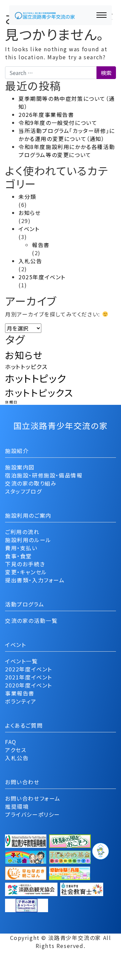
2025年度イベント (42, 277)
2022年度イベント (28, 669)
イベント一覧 (21, 661)
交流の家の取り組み (30, 483)
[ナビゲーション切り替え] (101, 15)
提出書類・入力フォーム (35, 580)
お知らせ (29, 213)
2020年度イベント (28, 685)
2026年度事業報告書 (46, 115)
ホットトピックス (39, 392)
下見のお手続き (25, 564)
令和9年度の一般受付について (57, 123)
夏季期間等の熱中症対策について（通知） (66, 102)
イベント (28, 229)
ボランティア (21, 701)
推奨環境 (17, 806)
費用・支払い (21, 548)
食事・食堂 (18, 556)
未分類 (27, 197)
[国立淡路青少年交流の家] (44, 15)
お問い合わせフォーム (33, 798)
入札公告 (30, 261)
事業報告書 (20, 693)
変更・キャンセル (26, 572)
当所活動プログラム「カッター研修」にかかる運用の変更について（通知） (66, 135)
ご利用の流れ (22, 532)
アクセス (15, 750)
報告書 (41, 245)
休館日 (11, 402)
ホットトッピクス (26, 366)
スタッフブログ (23, 491)
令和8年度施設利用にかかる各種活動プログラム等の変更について (66, 151)
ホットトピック (35, 378)
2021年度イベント (28, 677)
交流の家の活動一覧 (31, 620)
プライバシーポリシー (32, 814)
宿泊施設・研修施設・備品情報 (43, 475)
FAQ (10, 742)
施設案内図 (20, 467)
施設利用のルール (28, 540)
